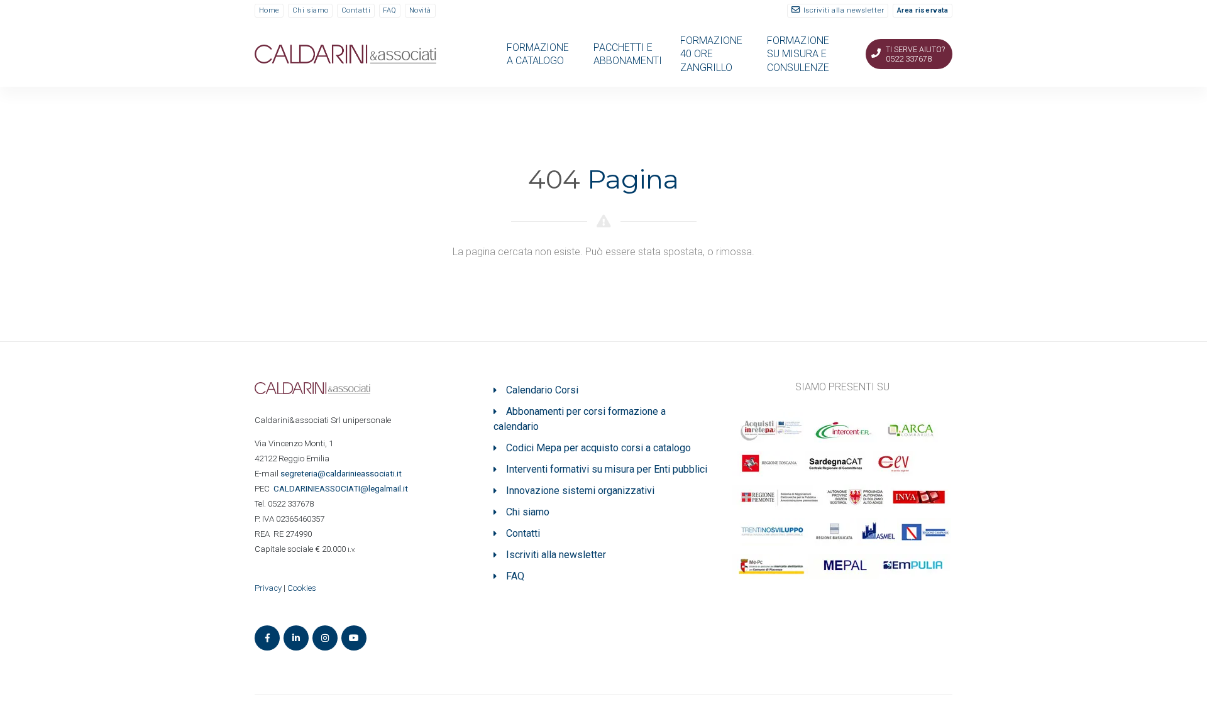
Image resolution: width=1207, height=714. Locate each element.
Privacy (268, 588)
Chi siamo (310, 10)
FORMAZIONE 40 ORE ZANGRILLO (711, 54)
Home (269, 10)
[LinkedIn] (296, 638)
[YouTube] (354, 638)
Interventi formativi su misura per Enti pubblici (606, 469)
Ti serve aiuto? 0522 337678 (915, 54)
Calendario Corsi (542, 390)
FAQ (390, 10)
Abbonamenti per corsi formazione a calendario (579, 418)
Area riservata (923, 10)
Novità (420, 10)
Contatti (355, 10)
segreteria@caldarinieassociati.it (342, 473)
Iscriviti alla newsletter (844, 10)
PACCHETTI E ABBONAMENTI (627, 54)
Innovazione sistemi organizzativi (580, 491)
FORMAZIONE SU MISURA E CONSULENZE (798, 54)
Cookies (301, 588)
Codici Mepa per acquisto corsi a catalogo (598, 448)
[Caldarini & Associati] (345, 53)
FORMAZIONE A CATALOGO (538, 54)
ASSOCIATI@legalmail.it (342, 488)
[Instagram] (325, 638)
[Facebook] (267, 638)
